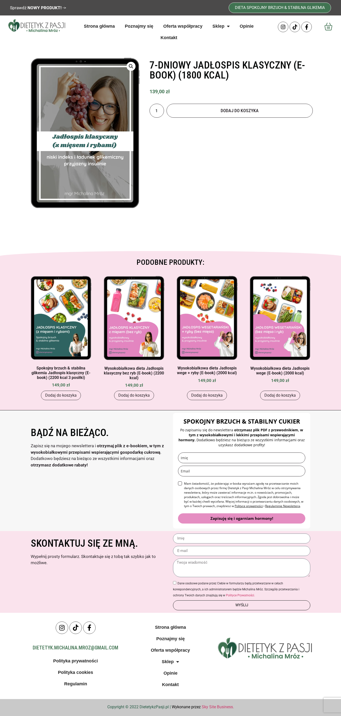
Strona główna (99, 26)
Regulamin (75, 683)
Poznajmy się (139, 26)
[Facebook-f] (306, 27)
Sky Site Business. (218, 707)
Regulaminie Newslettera (282, 506)
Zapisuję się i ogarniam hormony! (241, 518)
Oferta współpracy (182, 26)
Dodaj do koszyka (240, 110)
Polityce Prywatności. (240, 595)
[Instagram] (283, 27)
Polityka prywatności (75, 660)
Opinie (247, 26)
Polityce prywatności (249, 506)
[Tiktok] (295, 27)
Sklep (218, 26)
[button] (131, 66)
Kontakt (169, 37)
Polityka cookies (75, 672)
